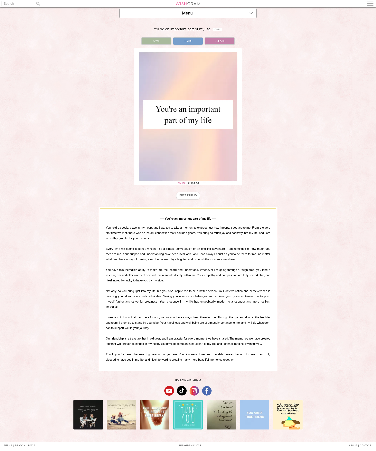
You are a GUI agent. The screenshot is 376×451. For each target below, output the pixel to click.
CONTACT (365, 445)
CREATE (220, 41)
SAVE (156, 41)
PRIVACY (20, 445)
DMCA (31, 445)
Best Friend (188, 195)
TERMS (8, 445)
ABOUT (353, 445)
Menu (187, 13)
